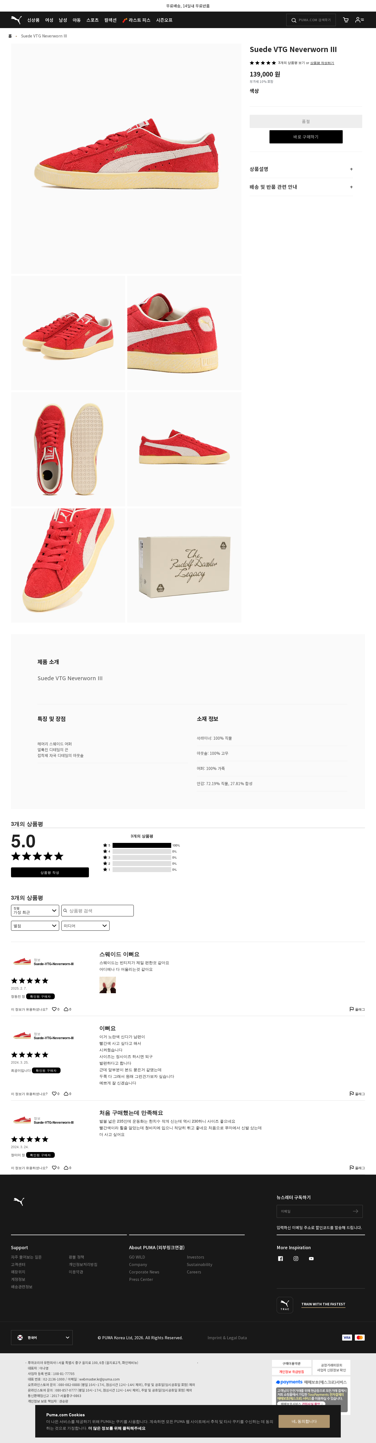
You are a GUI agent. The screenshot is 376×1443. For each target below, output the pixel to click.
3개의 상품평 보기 (291, 62)
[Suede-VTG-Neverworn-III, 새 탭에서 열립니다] (21, 962)
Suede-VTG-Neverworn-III (53, 964)
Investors (195, 1257)
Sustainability (199, 1264)
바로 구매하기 (305, 137)
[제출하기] (293, 20)
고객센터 (18, 1264)
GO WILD (137, 1257)
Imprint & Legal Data (227, 1337)
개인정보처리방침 (83, 1264)
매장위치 (18, 1272)
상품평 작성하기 (322, 63)
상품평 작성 (49, 872)
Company (138, 1264)
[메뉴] (360, 20)
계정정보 (18, 1279)
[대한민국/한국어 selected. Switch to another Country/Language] (41, 1337)
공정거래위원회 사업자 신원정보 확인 (331, 1367)
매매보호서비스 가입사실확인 (320, 1403)
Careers (194, 1272)
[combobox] (35, 910)
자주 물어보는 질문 (26, 1257)
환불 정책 (76, 1257)
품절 (306, 121)
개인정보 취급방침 (291, 1371)
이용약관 (76, 1272)
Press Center (141, 1279)
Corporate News (144, 1272)
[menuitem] (33, 20)
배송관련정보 (21, 1286)
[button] (142, 845)
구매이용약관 (291, 1363)
